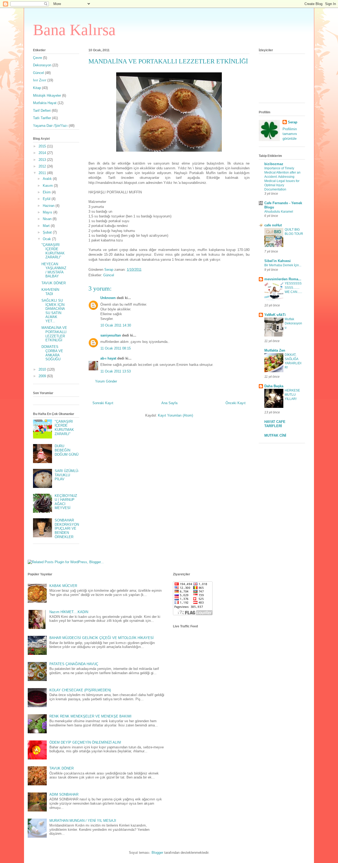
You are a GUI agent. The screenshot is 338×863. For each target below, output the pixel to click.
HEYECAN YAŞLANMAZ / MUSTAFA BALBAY (53, 270)
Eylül (47, 199)
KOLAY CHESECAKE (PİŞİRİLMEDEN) (80, 690)
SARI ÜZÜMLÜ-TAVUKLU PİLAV (67, 475)
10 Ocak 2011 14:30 (115, 325)
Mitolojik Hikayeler (47, 95)
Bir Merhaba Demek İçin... (282, 265)
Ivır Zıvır (39, 80)
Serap (292, 122)
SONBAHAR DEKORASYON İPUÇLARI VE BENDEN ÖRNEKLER (67, 528)
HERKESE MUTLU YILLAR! (292, 395)
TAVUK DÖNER (53, 283)
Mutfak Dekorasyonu (293, 323)
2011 (43, 173)
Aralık (48, 179)
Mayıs (48, 212)
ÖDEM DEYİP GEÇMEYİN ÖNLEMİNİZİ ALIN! (85, 742)
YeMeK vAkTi (275, 315)
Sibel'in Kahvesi (277, 261)
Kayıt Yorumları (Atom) (175, 415)
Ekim (47, 192)
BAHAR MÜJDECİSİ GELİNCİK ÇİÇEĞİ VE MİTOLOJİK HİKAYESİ (101, 638)
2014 (43, 153)
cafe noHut (273, 225)
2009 (43, 376)
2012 (43, 166)
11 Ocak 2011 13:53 (115, 371)
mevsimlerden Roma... (282, 279)
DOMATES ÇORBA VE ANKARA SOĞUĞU (52, 353)
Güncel (108, 275)
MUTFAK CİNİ (275, 435)
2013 (43, 160)
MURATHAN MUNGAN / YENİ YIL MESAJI (82, 821)
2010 (43, 369)
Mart (47, 226)
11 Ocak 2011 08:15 (115, 348)
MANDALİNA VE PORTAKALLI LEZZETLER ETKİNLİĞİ (54, 334)
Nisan (48, 219)
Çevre (37, 58)
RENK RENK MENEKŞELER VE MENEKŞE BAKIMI (90, 716)
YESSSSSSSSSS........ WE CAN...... (293, 288)
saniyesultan (110, 335)
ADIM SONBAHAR (63, 794)
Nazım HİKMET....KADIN (68, 612)
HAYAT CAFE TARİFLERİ (274, 424)
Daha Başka (273, 386)
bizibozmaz (273, 164)
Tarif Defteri (42, 111)
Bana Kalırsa (74, 30)
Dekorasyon (42, 65)
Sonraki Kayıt (102, 403)
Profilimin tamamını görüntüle (290, 134)
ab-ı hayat (108, 358)
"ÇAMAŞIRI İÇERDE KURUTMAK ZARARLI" (53, 251)
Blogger (157, 853)
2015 (43, 146)
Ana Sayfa (169, 403)
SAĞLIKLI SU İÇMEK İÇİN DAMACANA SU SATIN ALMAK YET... (53, 310)
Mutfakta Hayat (45, 103)
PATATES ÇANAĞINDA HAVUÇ (73, 664)
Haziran (49, 206)
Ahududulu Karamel (278, 211)
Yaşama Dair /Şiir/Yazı (50, 126)
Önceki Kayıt (236, 403)
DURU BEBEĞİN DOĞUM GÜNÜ (66, 450)
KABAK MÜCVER (63, 586)
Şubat (48, 232)
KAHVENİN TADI (50, 292)
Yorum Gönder (106, 381)
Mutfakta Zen (274, 350)
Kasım (48, 186)
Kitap (37, 88)
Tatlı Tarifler (42, 118)
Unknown (108, 298)
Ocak (47, 239)
